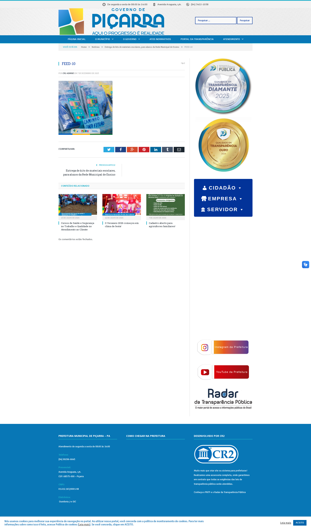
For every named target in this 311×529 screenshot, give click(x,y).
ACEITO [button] (300, 522)
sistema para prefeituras (234, 470)
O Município (102, 39)
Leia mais (84, 524)
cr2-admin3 (68, 73)
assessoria (216, 475)
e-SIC (73, 501)
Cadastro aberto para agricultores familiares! (162, 224)
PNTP (207, 492)
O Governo (129, 39)
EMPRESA (222, 198)
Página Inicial (77, 39)
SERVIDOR (222, 209)
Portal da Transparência (197, 39)
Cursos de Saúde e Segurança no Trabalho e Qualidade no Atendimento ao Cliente (77, 226)
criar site (214, 470)
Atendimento (231, 39)
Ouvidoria (63, 501)
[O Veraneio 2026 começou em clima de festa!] (121, 206)
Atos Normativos (160, 39)
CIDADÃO (222, 188)
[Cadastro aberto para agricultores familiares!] (165, 206)
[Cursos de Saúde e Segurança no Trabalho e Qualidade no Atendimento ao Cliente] (77, 206)
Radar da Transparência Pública (230, 492)
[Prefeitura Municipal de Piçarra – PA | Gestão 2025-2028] (111, 21)
